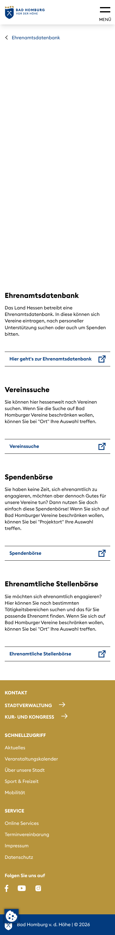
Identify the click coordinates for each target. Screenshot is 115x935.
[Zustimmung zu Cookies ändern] (11, 916)
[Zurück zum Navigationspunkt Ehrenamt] (6, 37)
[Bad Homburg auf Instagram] (38, 888)
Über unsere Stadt (25, 770)
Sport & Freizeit (22, 781)
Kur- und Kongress (29, 717)
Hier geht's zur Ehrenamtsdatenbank (50, 359)
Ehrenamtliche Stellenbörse (40, 654)
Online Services (22, 823)
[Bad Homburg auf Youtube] (21, 888)
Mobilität (15, 793)
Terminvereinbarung (27, 835)
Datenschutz (19, 857)
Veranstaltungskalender (31, 759)
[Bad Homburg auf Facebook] (6, 888)
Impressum (17, 846)
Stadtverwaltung (28, 706)
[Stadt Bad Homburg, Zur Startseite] (25, 12)
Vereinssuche (24, 446)
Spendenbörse (25, 553)
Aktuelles (15, 748)
